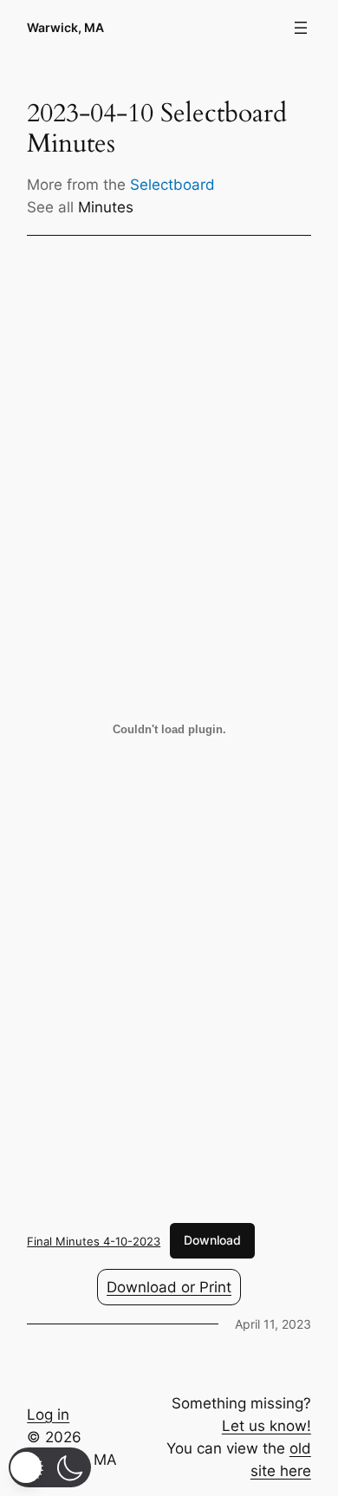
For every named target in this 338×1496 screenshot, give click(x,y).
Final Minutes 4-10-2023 (93, 1240)
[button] (50, 1467)
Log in (48, 1414)
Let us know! (266, 1425)
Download (212, 1240)
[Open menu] (300, 27)
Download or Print (169, 1287)
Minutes (105, 207)
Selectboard (172, 184)
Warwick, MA (65, 27)
